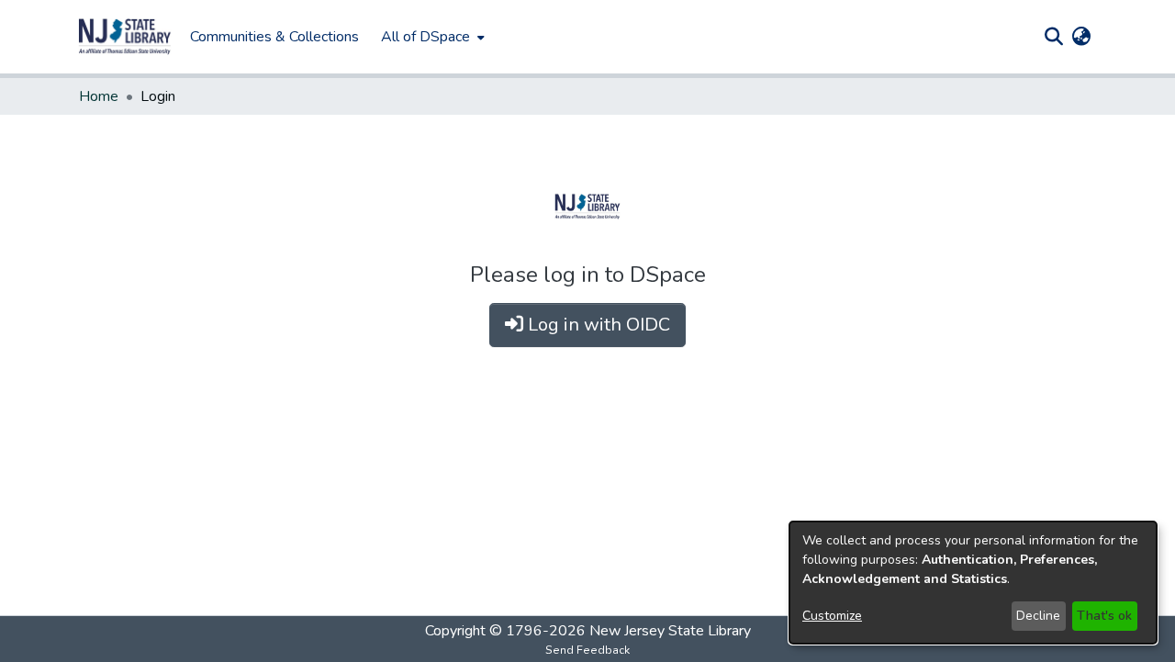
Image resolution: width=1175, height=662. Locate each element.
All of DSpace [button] (425, 37)
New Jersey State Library (670, 631)
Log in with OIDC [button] (596, 324)
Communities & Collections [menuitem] (274, 37)
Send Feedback (587, 650)
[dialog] (973, 583)
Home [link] (98, 96)
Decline (1038, 615)
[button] (125, 36)
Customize (832, 615)
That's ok (1104, 615)
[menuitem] (431, 36)
